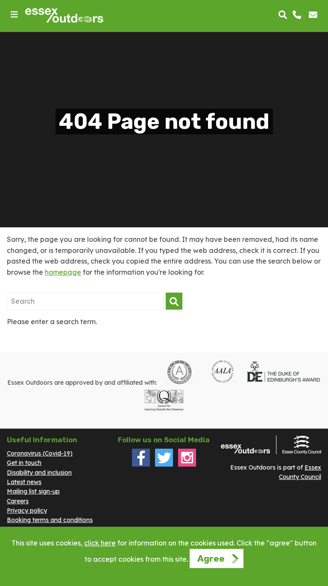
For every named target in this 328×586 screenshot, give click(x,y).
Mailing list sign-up (33, 491)
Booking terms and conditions (50, 520)
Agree (211, 558)
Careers (18, 501)
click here (100, 543)
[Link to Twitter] (164, 464)
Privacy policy (27, 510)
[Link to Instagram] (187, 464)
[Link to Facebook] (141, 464)
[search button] (282, 15)
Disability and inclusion (39, 472)
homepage (63, 272)
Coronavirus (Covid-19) (40, 453)
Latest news (24, 482)
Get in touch (24, 463)
